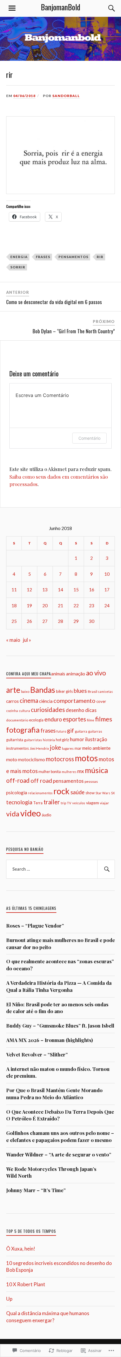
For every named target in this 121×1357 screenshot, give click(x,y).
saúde (77, 792)
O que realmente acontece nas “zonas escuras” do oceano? (60, 965)
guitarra (81, 731)
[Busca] (106, 8)
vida (12, 814)
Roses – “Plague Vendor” (35, 925)
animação (75, 673)
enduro (53, 719)
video (30, 813)
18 (14, 605)
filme (90, 720)
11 (14, 589)
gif (70, 730)
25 (14, 621)
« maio (13, 640)
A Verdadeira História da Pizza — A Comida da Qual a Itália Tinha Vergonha (59, 986)
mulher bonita (49, 771)
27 (45, 621)
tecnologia (19, 802)
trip (63, 803)
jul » (27, 640)
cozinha (12, 711)
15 (76, 589)
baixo (25, 691)
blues (80, 690)
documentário (17, 720)
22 (76, 605)
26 (29, 621)
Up (9, 1299)
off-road (18, 780)
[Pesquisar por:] (60, 869)
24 (107, 605)
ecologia (36, 720)
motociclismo (31, 759)
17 (107, 589)
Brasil (92, 691)
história (49, 740)
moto (11, 759)
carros (12, 701)
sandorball (66, 95)
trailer (51, 801)
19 (29, 605)
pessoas (91, 781)
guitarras (95, 731)
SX (113, 793)
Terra (38, 802)
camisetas (105, 691)
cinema (29, 700)
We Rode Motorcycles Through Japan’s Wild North (51, 1172)
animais (58, 673)
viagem (92, 802)
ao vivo (96, 673)
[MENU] (12, 8)
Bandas (42, 690)
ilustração (96, 739)
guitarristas (33, 740)
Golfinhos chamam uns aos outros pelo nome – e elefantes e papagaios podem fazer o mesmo (60, 1136)
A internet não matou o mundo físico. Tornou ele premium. (58, 1072)
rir (100, 257)
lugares (68, 748)
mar (78, 748)
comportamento (74, 700)
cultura (24, 711)
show (90, 792)
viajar (104, 803)
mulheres (69, 772)
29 (76, 621)
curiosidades (48, 709)
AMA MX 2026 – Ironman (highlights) (49, 1040)
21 (60, 605)
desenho (75, 710)
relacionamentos (40, 793)
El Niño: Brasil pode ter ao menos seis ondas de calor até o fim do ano (57, 1008)
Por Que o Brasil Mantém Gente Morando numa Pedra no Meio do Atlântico (54, 1093)
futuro (61, 731)
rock (61, 791)
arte (13, 690)
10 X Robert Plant (25, 1284)
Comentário (89, 438)
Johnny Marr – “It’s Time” (36, 1190)
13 (45, 589)
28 (60, 621)
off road (41, 780)
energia (19, 257)
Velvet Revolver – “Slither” (37, 1054)
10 (107, 574)
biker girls (64, 691)
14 (60, 589)
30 (91, 621)
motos (86, 758)
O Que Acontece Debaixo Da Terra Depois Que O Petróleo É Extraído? (60, 1115)
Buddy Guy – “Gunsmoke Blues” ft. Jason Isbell (60, 1025)
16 (91, 589)
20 (45, 605)
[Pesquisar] (106, 869)
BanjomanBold (60, 6)
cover (101, 701)
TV (69, 803)
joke (55, 747)
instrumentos (17, 748)
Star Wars (102, 793)
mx (80, 771)
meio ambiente (96, 748)
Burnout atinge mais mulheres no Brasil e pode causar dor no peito (60, 943)
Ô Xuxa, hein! (20, 1249)
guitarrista (14, 740)
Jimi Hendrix (39, 748)
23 (91, 605)
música (96, 770)
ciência (46, 701)
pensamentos (73, 257)
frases (43, 257)
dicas (91, 710)
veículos (78, 803)
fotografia (23, 729)
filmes (103, 719)
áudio (46, 815)
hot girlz (62, 739)
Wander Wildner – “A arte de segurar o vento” (58, 1154)
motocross (60, 758)
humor (77, 739)
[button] (60, 155)
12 (29, 589)
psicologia (16, 792)
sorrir (17, 267)
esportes (74, 719)
